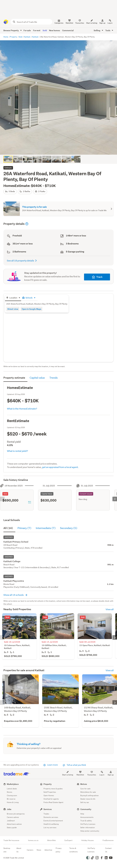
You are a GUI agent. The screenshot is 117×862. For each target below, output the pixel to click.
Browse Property (11, 30)
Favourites (91, 775)
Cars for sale (85, 788)
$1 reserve (11, 799)
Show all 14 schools (13, 594)
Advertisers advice (14, 824)
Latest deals (12, 788)
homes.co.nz (33, 840)
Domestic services (51, 817)
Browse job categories (16, 814)
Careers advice (13, 817)
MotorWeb (51, 840)
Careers (30, 850)
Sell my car (84, 802)
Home (6, 37)
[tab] (13, 298)
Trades (46, 814)
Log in (110, 23)
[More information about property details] (27, 224)
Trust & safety (86, 820)
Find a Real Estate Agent (53, 802)
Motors (83, 784)
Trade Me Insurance (11, 840)
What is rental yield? (17, 450)
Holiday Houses (87, 840)
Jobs (9, 809)
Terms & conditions (73, 850)
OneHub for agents (51, 799)
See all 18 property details (20, 260)
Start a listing (67, 775)
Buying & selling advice (89, 795)
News (39, 850)
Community (85, 809)
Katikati (27, 37)
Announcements (86, 817)
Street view (12, 309)
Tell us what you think (76, 765)
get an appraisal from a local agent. (60, 467)
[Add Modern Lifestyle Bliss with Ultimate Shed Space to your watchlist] (35, 678)
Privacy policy (58, 850)
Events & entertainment (53, 820)
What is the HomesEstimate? (22, 408)
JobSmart (11, 820)
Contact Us (108, 850)
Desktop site (6, 850)
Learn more (52, 765)
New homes (54, 30)
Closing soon (12, 795)
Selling (97, 30)
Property (14, 37)
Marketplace (13, 784)
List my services (50, 827)
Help (82, 814)
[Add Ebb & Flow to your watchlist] (75, 678)
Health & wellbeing (51, 824)
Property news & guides (53, 788)
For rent (36, 30)
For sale (27, 30)
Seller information (87, 827)
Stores (9, 792)
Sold (45, 30)
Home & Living (13, 802)
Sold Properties (50, 792)
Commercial (68, 30)
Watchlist (80, 775)
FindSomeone (108, 840)
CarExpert (68, 840)
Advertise (48, 850)
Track (99, 276)
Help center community (89, 831)
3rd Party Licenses (87, 824)
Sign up (102, 23)
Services (48, 809)
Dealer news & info (87, 799)
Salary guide (12, 827)
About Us (18, 850)
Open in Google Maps (31, 309)
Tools (108, 30)
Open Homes (49, 795)
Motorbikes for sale (88, 792)
